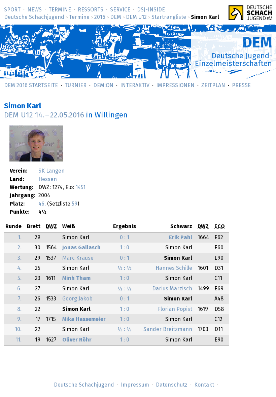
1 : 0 (124, 247)
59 (74, 204)
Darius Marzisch (172, 288)
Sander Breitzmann (167, 329)
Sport (12, 9)
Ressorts (90, 9)
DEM (115, 17)
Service (120, 9)
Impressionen (175, 85)
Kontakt (204, 385)
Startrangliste (168, 17)
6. (19, 288)
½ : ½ (124, 268)
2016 (99, 17)
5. (20, 278)
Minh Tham (76, 278)
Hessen (47, 179)
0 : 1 (124, 237)
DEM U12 (136, 17)
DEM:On (103, 85)
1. (20, 237)
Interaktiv (134, 85)
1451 (80, 187)
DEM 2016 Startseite (31, 85)
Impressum (135, 385)
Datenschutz (171, 385)
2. (20, 247)
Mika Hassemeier (84, 319)
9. (19, 319)
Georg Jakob (77, 298)
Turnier (76, 85)
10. (18, 329)
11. (18, 339)
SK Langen (51, 171)
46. (42, 204)
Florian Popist (175, 309)
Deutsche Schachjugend (34, 17)
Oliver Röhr (77, 339)
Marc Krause (78, 258)
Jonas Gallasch (81, 247)
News (34, 9)
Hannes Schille (174, 268)
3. (20, 258)
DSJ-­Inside (151, 9)
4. (19, 268)
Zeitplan (213, 85)
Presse (241, 85)
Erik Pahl (180, 237)
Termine (59, 9)
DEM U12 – (44, 115)
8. (19, 309)
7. (20, 298)
